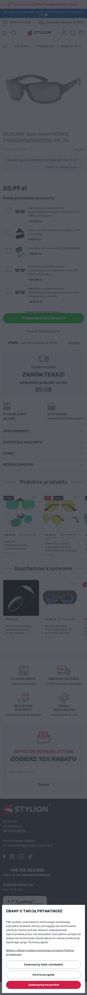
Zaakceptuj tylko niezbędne (43, 964)
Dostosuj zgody (44, 974)
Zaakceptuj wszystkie (43, 984)
